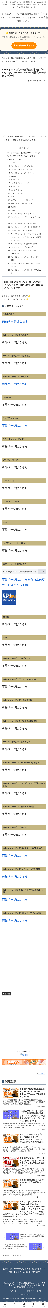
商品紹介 (7, 994)
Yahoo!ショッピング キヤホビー (22, 247)
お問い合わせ (24, 1294)
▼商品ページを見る (16, 159)
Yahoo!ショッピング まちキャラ (22, 230)
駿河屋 (13, 207)
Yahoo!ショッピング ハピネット (22, 214)
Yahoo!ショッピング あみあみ (22, 166)
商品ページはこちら (15, 321)
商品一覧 (13, 1291)
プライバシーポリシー (35, 1291)
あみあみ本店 (16, 163)
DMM (13, 210)
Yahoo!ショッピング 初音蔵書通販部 (24, 244)
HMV (12, 197)
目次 (21, 148)
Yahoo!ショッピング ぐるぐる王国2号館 (25, 227)
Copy (42, 571)
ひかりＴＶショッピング (20, 183)
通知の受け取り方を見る (24, 45)
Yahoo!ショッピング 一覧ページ (22, 173)
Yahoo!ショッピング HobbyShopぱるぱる (26, 234)
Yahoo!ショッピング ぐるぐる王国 (23, 224)
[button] (43, 633)
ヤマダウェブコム (17, 180)
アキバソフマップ (17, 186)
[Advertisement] (24, 107)
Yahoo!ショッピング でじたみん (22, 169)
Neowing (14, 176)
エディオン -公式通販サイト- (22, 203)
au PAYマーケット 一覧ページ (22, 200)
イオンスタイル (16, 190)
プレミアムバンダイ (18, 193)
